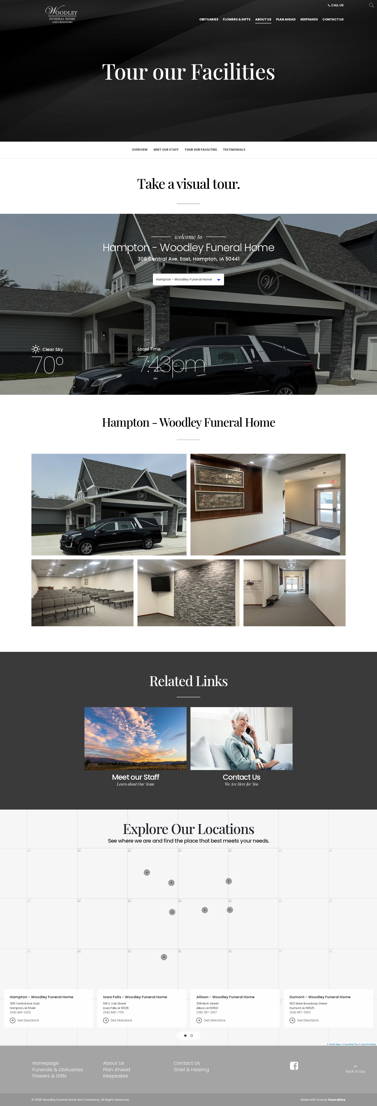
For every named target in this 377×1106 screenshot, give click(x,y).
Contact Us (241, 777)
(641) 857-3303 (300, 1012)
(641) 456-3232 (20, 1012)
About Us (113, 1063)
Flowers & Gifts (49, 1076)
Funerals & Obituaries (57, 1069)
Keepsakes (115, 1076)
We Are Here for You (241, 784)
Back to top (355, 1071)
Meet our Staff (135, 777)
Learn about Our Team (135, 784)
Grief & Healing (191, 1069)
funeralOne (337, 1100)
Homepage (45, 1063)
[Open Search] (371, 5)
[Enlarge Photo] (109, 504)
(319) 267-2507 (206, 1012)
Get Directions (28, 1020)
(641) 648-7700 (113, 1012)
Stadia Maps (335, 1044)
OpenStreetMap (368, 1044)
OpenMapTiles (351, 1044)
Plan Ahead (116, 1069)
